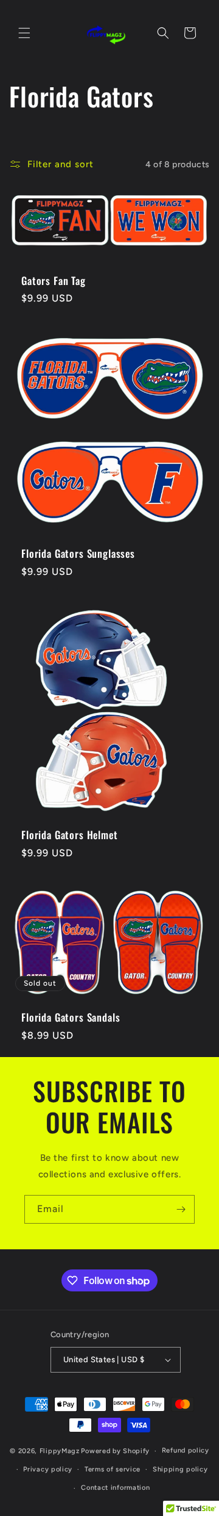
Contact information (115, 1488)
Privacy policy (47, 1469)
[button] (24, 33)
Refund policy (185, 1450)
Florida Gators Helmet (69, 835)
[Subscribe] (180, 1209)
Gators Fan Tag (53, 281)
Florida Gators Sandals (70, 1018)
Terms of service (113, 1469)
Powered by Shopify (115, 1451)
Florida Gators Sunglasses (78, 553)
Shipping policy (180, 1469)
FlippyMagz (60, 1451)
